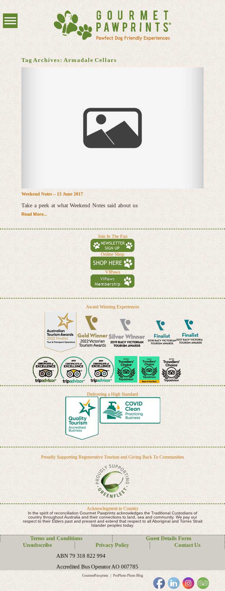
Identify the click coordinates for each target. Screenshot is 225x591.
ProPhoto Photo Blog (128, 575)
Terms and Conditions (56, 538)
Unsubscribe (37, 545)
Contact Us (187, 545)
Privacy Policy (112, 545)
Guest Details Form (168, 538)
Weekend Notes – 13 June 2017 (52, 193)
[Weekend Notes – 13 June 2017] (112, 128)
